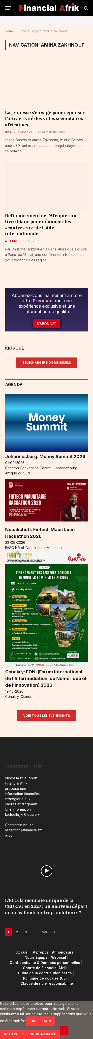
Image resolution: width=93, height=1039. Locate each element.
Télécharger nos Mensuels (46, 362)
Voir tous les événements (46, 715)
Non (47, 1021)
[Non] (64, 1030)
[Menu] (8, 8)
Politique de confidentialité (30, 1034)
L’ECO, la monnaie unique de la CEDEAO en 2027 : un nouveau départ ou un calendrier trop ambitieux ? (46, 906)
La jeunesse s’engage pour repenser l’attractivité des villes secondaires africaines (45, 119)
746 (44, 932)
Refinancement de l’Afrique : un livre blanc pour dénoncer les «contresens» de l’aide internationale (40, 225)
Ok (33, 1021)
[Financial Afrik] (49, 8)
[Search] (85, 8)
